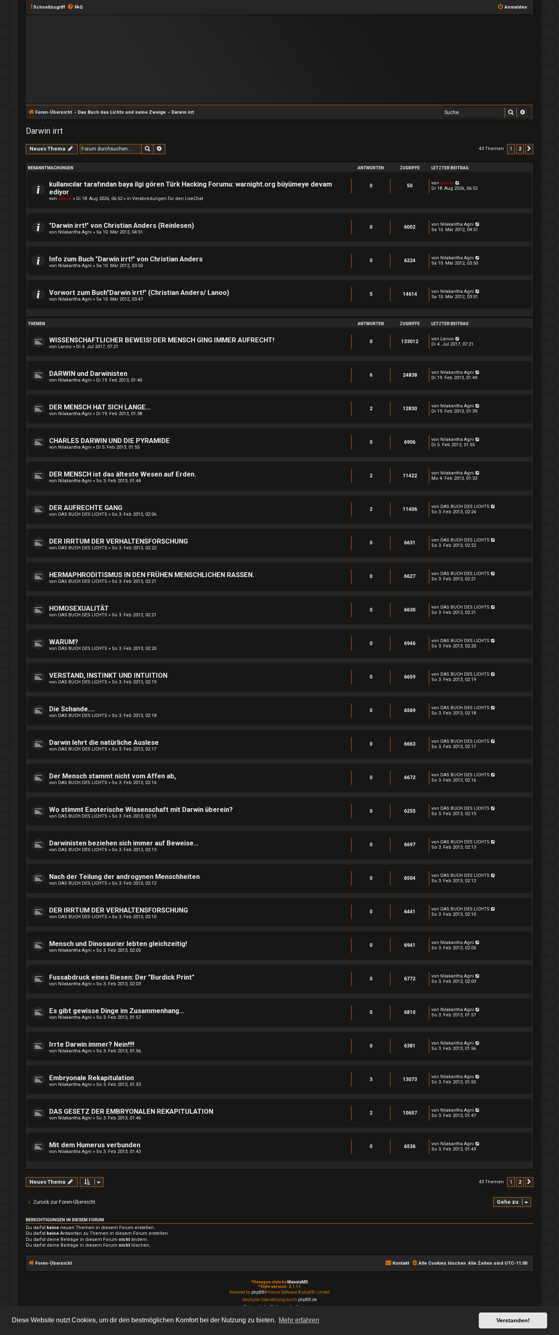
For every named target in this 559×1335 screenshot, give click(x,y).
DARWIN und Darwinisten (88, 374)
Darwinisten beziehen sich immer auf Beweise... (123, 843)
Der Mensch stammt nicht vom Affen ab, (112, 776)
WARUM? (63, 642)
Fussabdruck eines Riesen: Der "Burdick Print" (121, 977)
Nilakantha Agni (75, 232)
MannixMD (297, 1282)
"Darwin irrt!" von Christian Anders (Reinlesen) (121, 225)
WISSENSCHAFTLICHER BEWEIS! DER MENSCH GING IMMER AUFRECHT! (161, 340)
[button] (529, 149)
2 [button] (519, 149)
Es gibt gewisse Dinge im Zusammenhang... (116, 1011)
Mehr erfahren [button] (299, 1320)
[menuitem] (75, 7)
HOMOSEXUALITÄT (79, 608)
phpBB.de (307, 1299)
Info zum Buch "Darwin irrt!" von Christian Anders (126, 259)
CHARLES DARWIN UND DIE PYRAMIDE (109, 441)
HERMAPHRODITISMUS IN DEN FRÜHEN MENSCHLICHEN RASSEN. (151, 575)
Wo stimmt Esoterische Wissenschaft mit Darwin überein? (141, 810)
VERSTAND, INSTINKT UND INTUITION (108, 675)
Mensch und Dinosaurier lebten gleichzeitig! (118, 944)
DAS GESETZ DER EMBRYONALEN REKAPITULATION (131, 1111)
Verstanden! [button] (513, 1320)
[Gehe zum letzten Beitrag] (457, 183)
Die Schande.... (72, 709)
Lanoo (65, 346)
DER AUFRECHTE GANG (85, 508)
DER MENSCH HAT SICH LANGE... (100, 407)
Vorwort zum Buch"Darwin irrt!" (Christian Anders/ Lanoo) (139, 293)
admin (65, 198)
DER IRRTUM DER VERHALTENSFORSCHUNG (118, 541)
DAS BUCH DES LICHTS (82, 514)
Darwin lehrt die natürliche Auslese (104, 742)
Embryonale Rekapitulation (91, 1078)
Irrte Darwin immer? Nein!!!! (91, 1044)
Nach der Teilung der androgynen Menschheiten (124, 877)
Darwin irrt (44, 131)
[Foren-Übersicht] (286, 58)
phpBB (257, 1292)
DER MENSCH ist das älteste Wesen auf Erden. (122, 474)
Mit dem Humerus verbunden (94, 1145)
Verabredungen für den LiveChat (167, 198)
